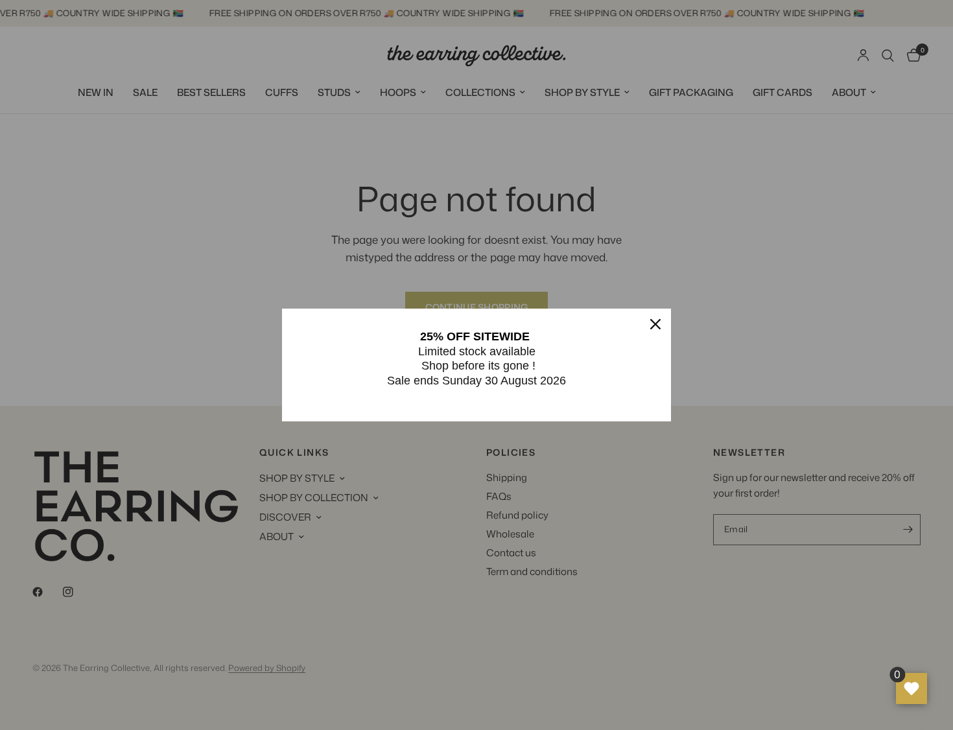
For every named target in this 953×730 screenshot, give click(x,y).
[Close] (655, 324)
